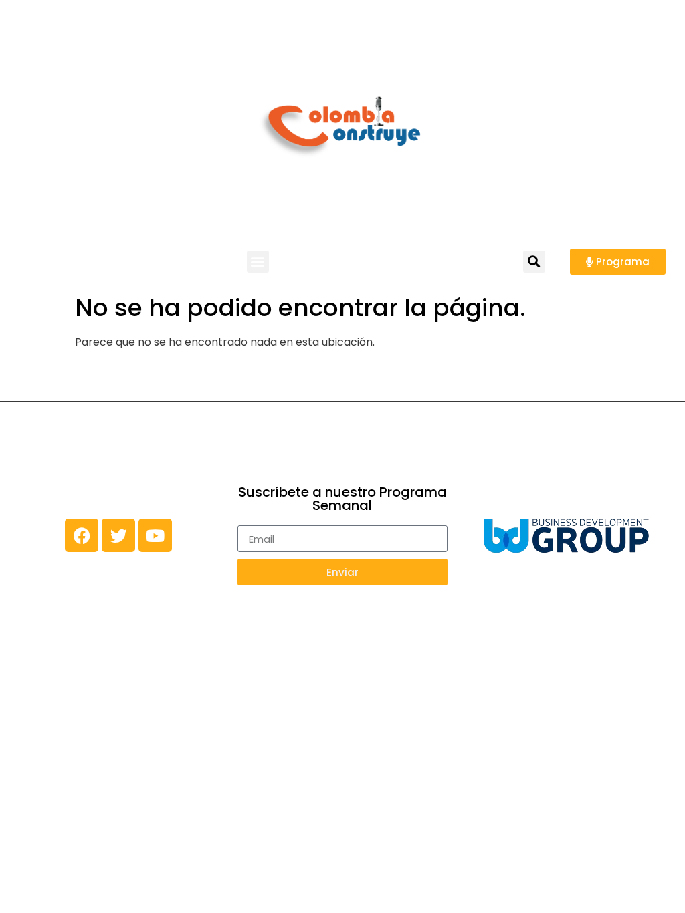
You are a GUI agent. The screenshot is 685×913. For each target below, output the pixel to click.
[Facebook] (81, 535)
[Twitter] (118, 535)
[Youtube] (155, 535)
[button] (258, 262)
